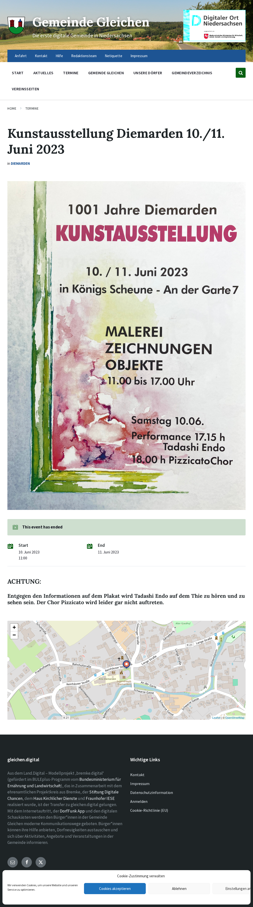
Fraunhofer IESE (100, 798)
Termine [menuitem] (70, 72)
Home (11, 108)
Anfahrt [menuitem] (21, 55)
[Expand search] (241, 73)
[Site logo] (16, 32)
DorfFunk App (72, 811)
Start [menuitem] (18, 72)
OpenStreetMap (234, 717)
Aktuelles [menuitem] (43, 72)
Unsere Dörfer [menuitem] (147, 72)
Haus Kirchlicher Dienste (55, 798)
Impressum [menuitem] (139, 55)
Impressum (139, 783)
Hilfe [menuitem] (59, 55)
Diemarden (20, 163)
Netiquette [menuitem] (113, 55)
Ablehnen (179, 888)
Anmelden (139, 801)
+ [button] (14, 627)
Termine (32, 108)
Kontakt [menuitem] (41, 55)
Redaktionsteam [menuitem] (84, 55)
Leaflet (216, 717)
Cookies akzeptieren (115, 888)
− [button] (14, 635)
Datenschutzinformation (151, 792)
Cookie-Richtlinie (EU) (149, 810)
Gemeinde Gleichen (91, 22)
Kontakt (137, 774)
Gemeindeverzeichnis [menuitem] (192, 72)
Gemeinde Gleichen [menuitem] (106, 72)
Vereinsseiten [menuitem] (25, 88)
